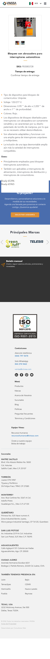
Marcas (18, 390)
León (3, 579)
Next (47, 242)
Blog (17, 404)
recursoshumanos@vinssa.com (24, 435)
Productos (19, 386)
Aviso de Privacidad (8, 624)
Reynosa (28, 593)
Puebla (4, 593)
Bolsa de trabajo (18, 443)
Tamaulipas (6, 584)
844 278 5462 (21, 364)
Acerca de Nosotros (23, 395)
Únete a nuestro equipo (21, 441)
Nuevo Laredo (31, 589)
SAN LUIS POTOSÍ (10, 530)
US (37, 9)
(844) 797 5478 (21, 356)
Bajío (27, 579)
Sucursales (19, 400)
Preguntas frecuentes (24, 413)
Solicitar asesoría (25, 215)
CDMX (28, 584)
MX (36, 3)
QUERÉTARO (7, 512)
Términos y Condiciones (25, 418)
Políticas (18, 409)
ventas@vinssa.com (23, 369)
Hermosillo (6, 589)
